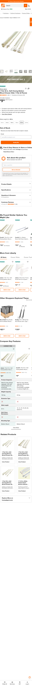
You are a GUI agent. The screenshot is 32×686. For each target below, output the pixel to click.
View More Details (7, 114)
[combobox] (14, 5)
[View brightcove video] (25, 71)
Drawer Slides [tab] (15, 257)
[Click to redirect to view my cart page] (29, 5)
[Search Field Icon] (25, 5)
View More (16, 427)
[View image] (1, 71)
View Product (5, 461)
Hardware (6, 13)
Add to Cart (6, 289)
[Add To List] (26, 88)
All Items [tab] (3, 257)
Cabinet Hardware (15, 13)
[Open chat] (31, 22)
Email (2, 134)
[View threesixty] (20, 71)
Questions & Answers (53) (18, 95)
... (1, 13)
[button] (16, 184)
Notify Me (16, 142)
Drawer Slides (26, 13)
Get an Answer (16, 169)
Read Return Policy (8, 151)
